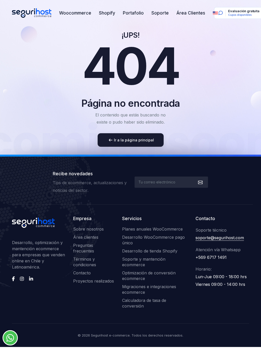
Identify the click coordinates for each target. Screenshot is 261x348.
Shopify (107, 13)
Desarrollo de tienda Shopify (149, 250)
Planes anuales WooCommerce (152, 229)
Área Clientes (190, 13)
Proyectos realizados (93, 281)
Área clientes (85, 237)
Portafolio (133, 13)
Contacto (82, 272)
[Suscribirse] (199, 182)
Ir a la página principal (134, 140)
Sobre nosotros (88, 229)
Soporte (160, 13)
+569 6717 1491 (211, 257)
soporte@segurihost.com (219, 237)
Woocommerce (75, 13)
